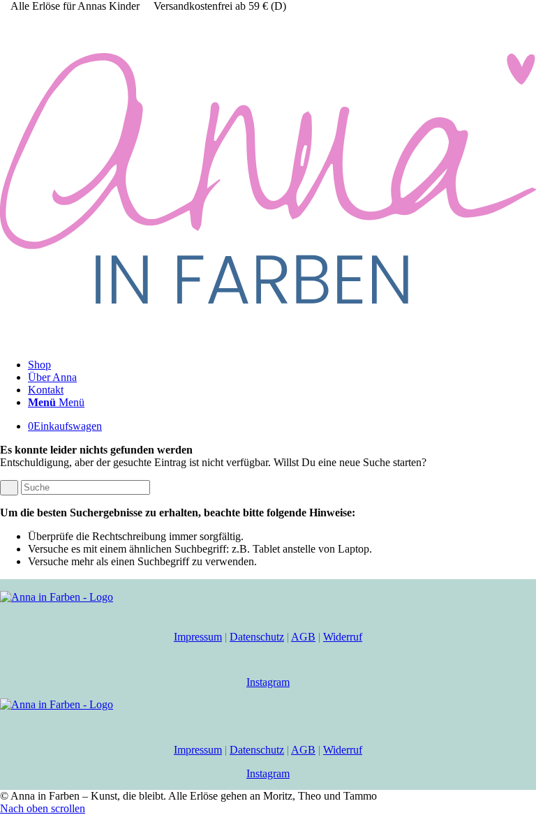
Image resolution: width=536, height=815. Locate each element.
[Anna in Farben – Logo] (268, 341)
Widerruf (342, 637)
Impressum (198, 637)
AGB (303, 637)
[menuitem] (282, 365)
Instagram (268, 682)
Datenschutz (257, 637)
